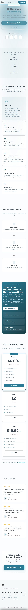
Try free (14, 417)
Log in (3, 597)
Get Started (22, 2)
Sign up (3, 599)
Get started (14, 385)
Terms (9, 595)
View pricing (13, 27)
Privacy (10, 597)
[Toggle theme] (15, 2)
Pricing (3, 595)
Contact (15, 595)
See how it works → (10, 308)
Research (23, 595)
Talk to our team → (21, 462)
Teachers (10, 2)
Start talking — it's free (15, 23)
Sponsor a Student (16, 598)
